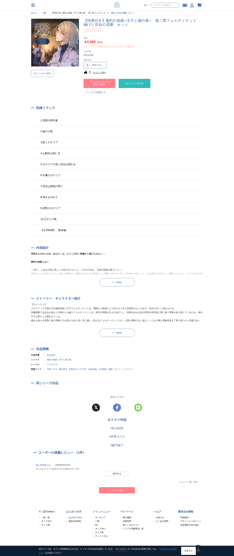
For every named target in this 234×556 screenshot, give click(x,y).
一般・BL (45, 517)
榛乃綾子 (63, 369)
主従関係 (103, 369)
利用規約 (184, 517)
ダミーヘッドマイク (123, 369)
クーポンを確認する (96, 92)
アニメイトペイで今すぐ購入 (99, 83)
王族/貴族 (92, 369)
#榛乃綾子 (117, 445)
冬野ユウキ (52, 369)
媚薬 (111, 369)
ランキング (100, 517)
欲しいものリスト (131, 525)
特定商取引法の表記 (189, 525)
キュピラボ (52, 364)
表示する (117, 473)
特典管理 (127, 521)
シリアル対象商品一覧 (133, 528)
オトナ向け (46, 521)
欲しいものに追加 (42, 73)
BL (96, 525)
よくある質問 (162, 521)
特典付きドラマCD (77, 369)
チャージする (101, 536)
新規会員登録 (75, 521)
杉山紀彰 (51, 355)
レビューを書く (117, 490)
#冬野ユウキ (117, 436)
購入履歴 (127, 517)
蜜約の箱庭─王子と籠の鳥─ (60, 359)
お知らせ (160, 517)
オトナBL (45, 525)
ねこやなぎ (41, 465)
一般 (97, 521)
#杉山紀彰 (117, 428)
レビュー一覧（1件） (189, 482)
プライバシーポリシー (190, 521)
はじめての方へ (76, 517)
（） (99, 72)
